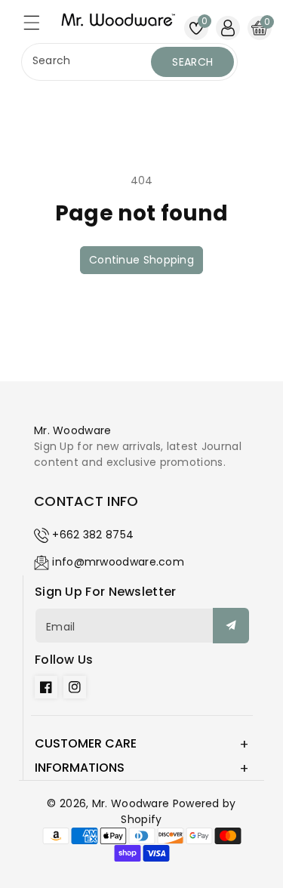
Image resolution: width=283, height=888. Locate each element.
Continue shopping (141, 259)
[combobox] (88, 62)
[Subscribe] (231, 625)
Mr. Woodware (131, 803)
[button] (38, 26)
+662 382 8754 (93, 534)
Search (192, 61)
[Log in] (228, 28)
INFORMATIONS (80, 767)
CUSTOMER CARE (86, 743)
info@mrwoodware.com (118, 561)
